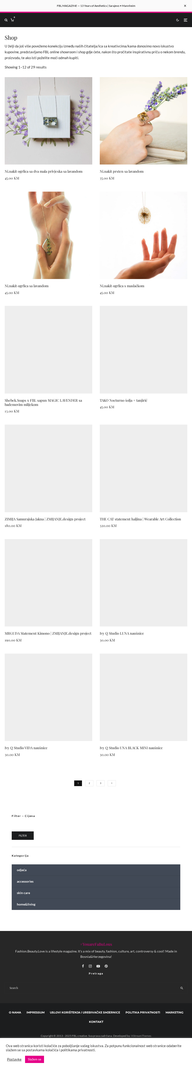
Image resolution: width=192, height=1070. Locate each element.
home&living (26, 904)
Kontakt (96, 1022)
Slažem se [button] (34, 1059)
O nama (15, 1012)
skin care (23, 893)
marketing (174, 1012)
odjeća (21, 870)
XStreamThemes (141, 1036)
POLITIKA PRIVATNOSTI (143, 1012)
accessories (25, 881)
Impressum (35, 1012)
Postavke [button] (14, 1059)
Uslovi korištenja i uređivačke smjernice (85, 1012)
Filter (23, 835)
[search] (181, 988)
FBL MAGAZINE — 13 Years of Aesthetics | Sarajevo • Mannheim (96, 5)
